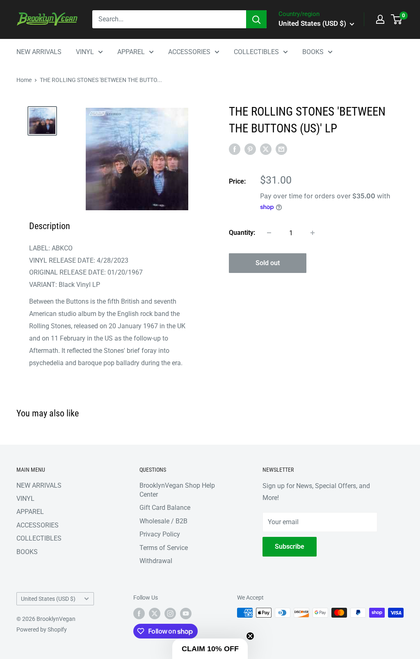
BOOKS (313, 52)
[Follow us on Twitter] (154, 613)
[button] (210, 649)
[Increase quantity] (312, 232)
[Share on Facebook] (234, 149)
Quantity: (242, 232)
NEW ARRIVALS (39, 52)
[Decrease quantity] (269, 232)
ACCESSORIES (189, 52)
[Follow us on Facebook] (139, 613)
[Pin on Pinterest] (250, 149)
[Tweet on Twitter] (266, 149)
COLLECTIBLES (256, 52)
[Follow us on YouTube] (186, 613)
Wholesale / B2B (163, 521)
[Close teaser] (250, 636)
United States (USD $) (48, 598)
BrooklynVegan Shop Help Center (177, 490)
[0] (397, 19)
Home (24, 80)
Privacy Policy (159, 534)
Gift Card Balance (164, 507)
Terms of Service (163, 548)
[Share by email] (281, 149)
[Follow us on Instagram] (170, 613)
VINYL (85, 52)
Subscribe (289, 546)
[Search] (256, 19)
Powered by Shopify (41, 629)
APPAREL (131, 52)
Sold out (268, 263)
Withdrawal (155, 561)
